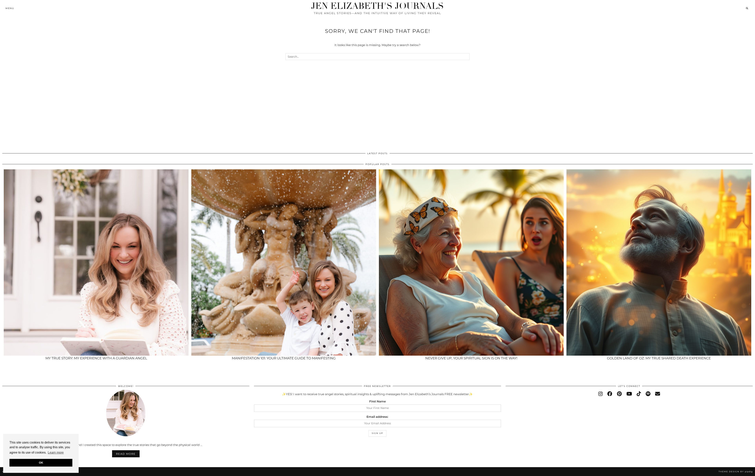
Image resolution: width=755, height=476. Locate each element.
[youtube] (629, 394)
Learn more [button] (56, 452)
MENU (10, 8)
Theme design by (736, 471)
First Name (377, 401)
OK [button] (41, 462)
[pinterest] (619, 394)
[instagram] (600, 394)
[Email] (657, 394)
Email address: (377, 417)
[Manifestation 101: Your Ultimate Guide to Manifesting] (283, 262)
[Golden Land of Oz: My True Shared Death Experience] (658, 262)
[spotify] (648, 394)
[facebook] (609, 394)
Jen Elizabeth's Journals (377, 6)
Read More (126, 453)
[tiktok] (639, 394)
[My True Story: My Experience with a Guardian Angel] (96, 262)
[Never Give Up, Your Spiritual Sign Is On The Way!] (471, 262)
